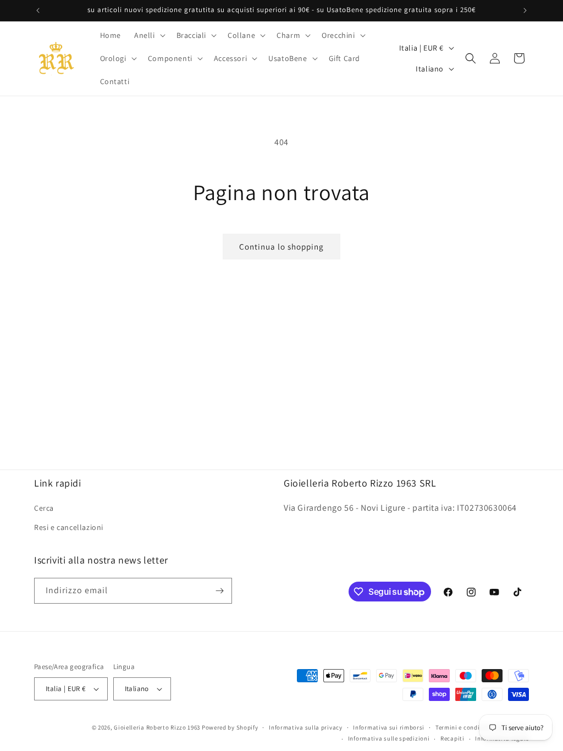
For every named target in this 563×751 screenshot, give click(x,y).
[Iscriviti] (219, 591)
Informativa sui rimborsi (388, 727)
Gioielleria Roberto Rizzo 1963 (157, 727)
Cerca (44, 508)
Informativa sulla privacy (306, 727)
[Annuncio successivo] (525, 10)
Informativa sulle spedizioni (389, 738)
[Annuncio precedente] (38, 10)
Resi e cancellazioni (68, 527)
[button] (149, 35)
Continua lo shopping (281, 246)
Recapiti (452, 738)
